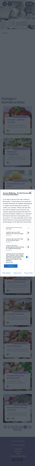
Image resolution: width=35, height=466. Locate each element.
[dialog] (17, 233)
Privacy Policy (28, 273)
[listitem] (17, 228)
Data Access (17, 273)
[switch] (27, 233)
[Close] (31, 193)
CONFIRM (11, 265)
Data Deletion (6, 273)
